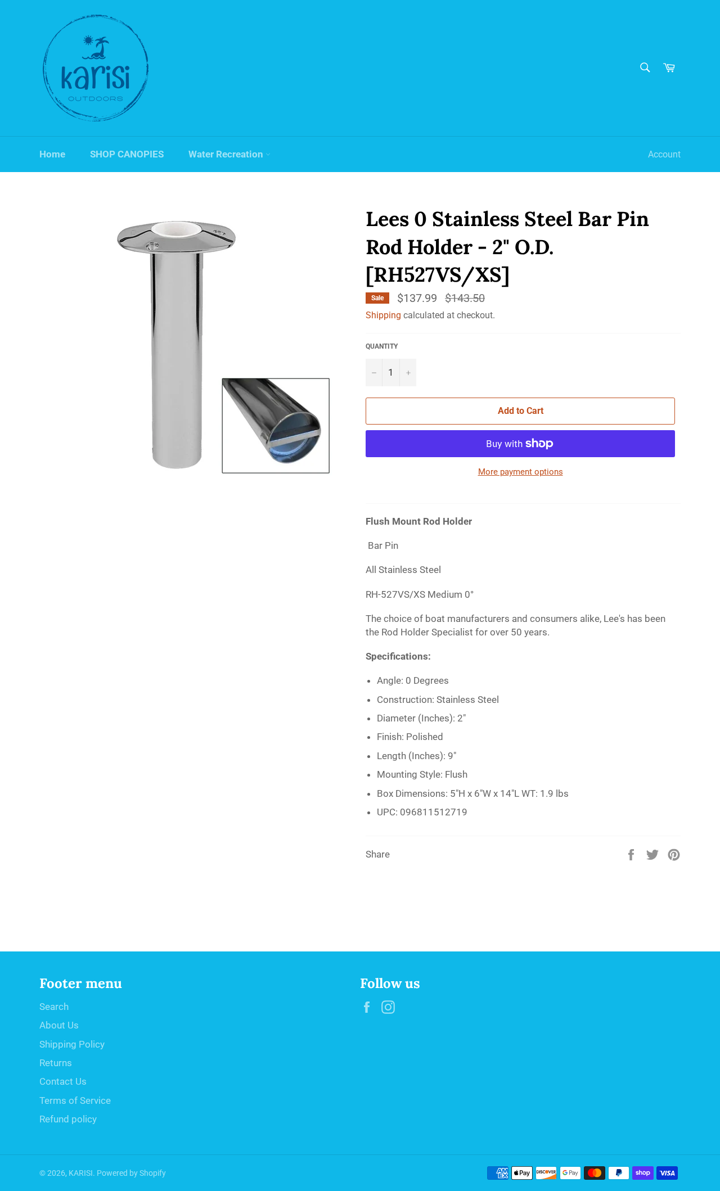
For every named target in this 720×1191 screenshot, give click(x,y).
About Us (59, 1025)
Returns (55, 1062)
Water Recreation (227, 154)
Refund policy (68, 1119)
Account (664, 154)
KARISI (81, 1173)
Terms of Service (75, 1100)
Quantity (382, 346)
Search (54, 1006)
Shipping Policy (72, 1044)
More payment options (520, 472)
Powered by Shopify (131, 1173)
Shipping (383, 315)
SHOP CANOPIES (127, 154)
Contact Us (63, 1081)
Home (52, 154)
